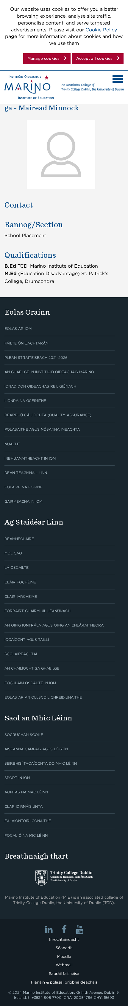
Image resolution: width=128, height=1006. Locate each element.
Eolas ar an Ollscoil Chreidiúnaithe (43, 697)
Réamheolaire (19, 538)
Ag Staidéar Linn (33, 522)
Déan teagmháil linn (25, 472)
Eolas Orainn (27, 312)
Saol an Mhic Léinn (38, 718)
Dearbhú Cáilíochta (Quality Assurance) (47, 415)
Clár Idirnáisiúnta (23, 806)
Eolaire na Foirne (23, 487)
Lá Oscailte (16, 567)
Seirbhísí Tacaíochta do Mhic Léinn (40, 763)
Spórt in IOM (17, 777)
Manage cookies (43, 58)
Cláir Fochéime (20, 582)
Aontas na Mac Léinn (26, 792)
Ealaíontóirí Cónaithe (27, 820)
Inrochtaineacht (64, 939)
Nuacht (12, 444)
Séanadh (64, 948)
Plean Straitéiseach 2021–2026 (36, 357)
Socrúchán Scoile (23, 734)
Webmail (64, 965)
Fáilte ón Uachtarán (26, 343)
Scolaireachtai (20, 654)
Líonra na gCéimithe (25, 400)
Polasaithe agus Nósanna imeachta (42, 429)
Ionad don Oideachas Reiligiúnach (40, 386)
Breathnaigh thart (36, 856)
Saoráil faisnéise (64, 973)
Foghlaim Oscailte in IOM (30, 683)
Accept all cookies (94, 58)
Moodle (64, 956)
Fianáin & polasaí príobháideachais (64, 982)
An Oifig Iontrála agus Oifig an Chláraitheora (54, 625)
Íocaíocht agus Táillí (26, 639)
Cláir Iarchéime (20, 596)
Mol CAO (13, 553)
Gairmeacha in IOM (23, 501)
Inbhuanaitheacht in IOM (30, 458)
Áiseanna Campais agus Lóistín (36, 749)
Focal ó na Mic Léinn (26, 835)
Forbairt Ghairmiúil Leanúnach (37, 611)
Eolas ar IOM (18, 328)
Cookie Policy (101, 30)
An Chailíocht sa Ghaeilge (31, 668)
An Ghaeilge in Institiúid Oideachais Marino (49, 372)
